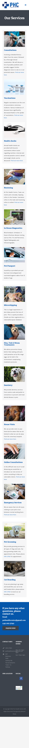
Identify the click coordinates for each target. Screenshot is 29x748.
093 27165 (7, 556)
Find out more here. (17, 160)
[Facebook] (21, 678)
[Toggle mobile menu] (26, 5)
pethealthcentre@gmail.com (14, 620)
